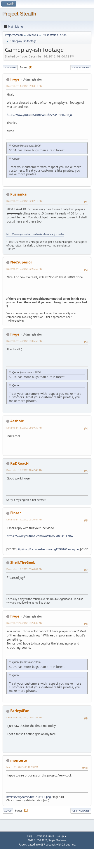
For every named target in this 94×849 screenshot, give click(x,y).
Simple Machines (57, 840)
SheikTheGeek (22, 562)
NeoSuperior (21, 262)
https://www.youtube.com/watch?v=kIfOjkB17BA (40, 536)
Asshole (17, 421)
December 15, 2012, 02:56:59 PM (24, 268)
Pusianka (18, 194)
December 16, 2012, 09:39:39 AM (24, 427)
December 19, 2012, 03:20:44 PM (24, 519)
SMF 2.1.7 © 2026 (37, 840)
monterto (18, 760)
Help (30, 835)
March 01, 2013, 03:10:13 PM (22, 767)
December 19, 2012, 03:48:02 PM (24, 569)
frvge (14, 79)
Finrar (15, 512)
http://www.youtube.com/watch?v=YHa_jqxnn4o (35, 234)
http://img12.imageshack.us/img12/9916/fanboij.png (48, 549)
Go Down (10, 67)
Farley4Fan (20, 710)
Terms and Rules (44, 835)
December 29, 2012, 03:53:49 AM (24, 623)
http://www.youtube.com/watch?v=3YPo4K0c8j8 (39, 115)
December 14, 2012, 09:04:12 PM (24, 86)
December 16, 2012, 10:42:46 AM (24, 470)
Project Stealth (19, 14)
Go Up (8, 810)
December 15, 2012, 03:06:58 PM (24, 341)
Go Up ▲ (62, 835)
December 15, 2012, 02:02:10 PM (24, 201)
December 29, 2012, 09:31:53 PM (24, 717)
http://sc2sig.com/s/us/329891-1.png (28, 797)
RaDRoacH (19, 463)
